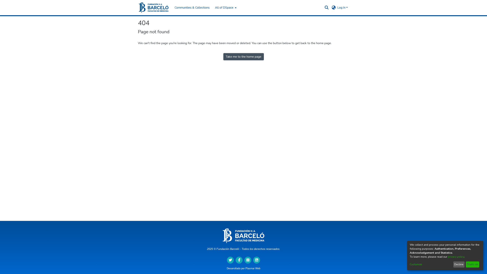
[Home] (154, 7)
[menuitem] (225, 7)
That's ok (472, 264)
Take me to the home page (243, 57)
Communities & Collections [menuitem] (192, 8)
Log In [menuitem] (341, 8)
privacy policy (456, 257)
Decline (458, 264)
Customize (416, 264)
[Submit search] (326, 7)
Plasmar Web (252, 268)
